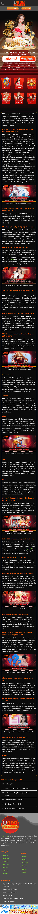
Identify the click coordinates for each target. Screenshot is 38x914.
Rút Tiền (6, 864)
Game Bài (25, 863)
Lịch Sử (5, 867)
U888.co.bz (4, 836)
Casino (24, 866)
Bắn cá (24, 856)
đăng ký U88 (28, 549)
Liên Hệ (5, 873)
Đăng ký (5, 855)
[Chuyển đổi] (3, 784)
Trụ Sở (5, 870)
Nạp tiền (5, 861)
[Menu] (3, 3)
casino (12, 259)
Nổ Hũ (24, 860)
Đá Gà (24, 869)
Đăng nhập (6, 858)
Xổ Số (24, 872)
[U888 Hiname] (19, 3)
